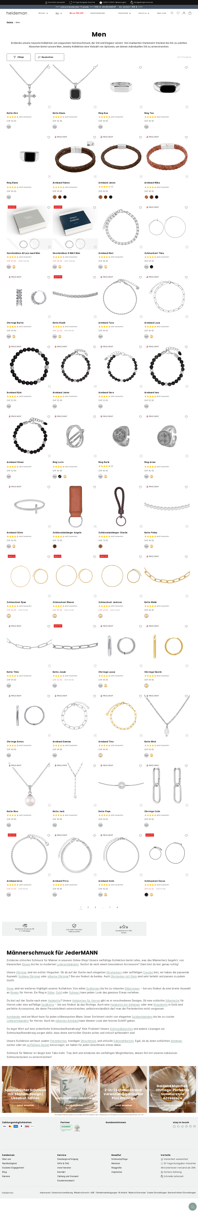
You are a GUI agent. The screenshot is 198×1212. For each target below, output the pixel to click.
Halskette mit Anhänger (125, 1004)
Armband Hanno (61, 182)
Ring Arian (150, 462)
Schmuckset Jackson (110, 602)
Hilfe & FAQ (63, 1163)
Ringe (10, 988)
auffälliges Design (38, 1045)
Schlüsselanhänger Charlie (113, 532)
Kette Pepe (104, 811)
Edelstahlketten (124, 1041)
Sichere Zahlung (173, 1172)
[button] (40, 13)
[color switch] (9, 127)
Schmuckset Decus (154, 881)
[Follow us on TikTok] (190, 1126)
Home (10, 22)
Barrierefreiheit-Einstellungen (182, 1193)
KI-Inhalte (123, 1193)
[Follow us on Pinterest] (182, 1126)
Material (115, 1163)
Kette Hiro (12, 113)
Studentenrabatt (65, 1180)
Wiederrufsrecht (81, 1193)
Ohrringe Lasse (106, 672)
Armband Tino (106, 741)
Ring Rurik (104, 462)
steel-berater (64, 1167)
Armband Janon (106, 182)
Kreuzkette (161, 1004)
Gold (59, 992)
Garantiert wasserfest (176, 1159)
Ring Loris (58, 462)
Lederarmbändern (68, 964)
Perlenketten (58, 1041)
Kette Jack (59, 811)
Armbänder (13, 1016)
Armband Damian (62, 741)
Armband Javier (61, 392)
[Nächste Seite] (117, 907)
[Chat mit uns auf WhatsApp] (193, 1207)
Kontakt (61, 1172)
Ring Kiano (12, 182)
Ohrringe (21, 972)
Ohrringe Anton (15, 741)
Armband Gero (106, 392)
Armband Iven (151, 392)
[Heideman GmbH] (17, 13)
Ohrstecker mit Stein (124, 976)
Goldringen (93, 988)
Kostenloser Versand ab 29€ (180, 1167)
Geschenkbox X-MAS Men (66, 253)
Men (18, 22)
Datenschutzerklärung (62, 1193)
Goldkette (47, 1004)
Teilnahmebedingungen (106, 1193)
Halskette (54, 1000)
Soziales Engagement (13, 1167)
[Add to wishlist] (48, 67)
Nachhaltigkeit (9, 1163)
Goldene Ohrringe (29, 976)
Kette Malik (150, 602)
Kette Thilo (13, 672)
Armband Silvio (15, 532)
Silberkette (172, 1000)
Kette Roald (59, 323)
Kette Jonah (59, 672)
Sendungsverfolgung (67, 1159)
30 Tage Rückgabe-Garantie (180, 1163)
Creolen (148, 972)
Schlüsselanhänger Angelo (67, 532)
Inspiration (116, 1172)
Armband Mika (152, 182)
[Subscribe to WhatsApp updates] (186, 1126)
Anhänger (176, 1041)
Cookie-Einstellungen (157, 1193)
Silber (51, 992)
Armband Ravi (105, 253)
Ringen (26, 964)
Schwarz (74, 992)
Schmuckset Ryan (16, 602)
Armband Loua (152, 323)
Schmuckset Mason (63, 602)
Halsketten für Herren (86, 1000)
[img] (105, 187)
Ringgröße (116, 1167)
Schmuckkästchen (121, 1028)
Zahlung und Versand (67, 1176)
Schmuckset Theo (154, 253)
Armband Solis (106, 881)
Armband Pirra (61, 881)
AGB (92, 1193)
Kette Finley (150, 532)
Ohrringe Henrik (153, 672)
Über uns (6, 1159)
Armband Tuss (106, 323)
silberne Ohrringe (58, 976)
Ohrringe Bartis (15, 323)
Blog (4, 1172)
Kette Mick (150, 741)
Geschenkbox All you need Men (23, 253)
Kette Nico (12, 811)
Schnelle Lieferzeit (173, 1176)
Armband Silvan (15, 462)
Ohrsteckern (114, 972)
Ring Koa (103, 113)
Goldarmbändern (142, 1016)
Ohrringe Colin (152, 811)
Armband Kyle (14, 392)
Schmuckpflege (119, 1159)
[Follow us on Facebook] (178, 1126)
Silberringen (132, 988)
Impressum (45, 1193)
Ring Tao (149, 113)
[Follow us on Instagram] (174, 1126)
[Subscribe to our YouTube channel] (194, 1126)
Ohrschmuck (88, 1041)
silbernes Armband (67, 1020)
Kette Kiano (59, 113)
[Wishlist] (178, 13)
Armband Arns (14, 881)
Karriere (6, 1176)
